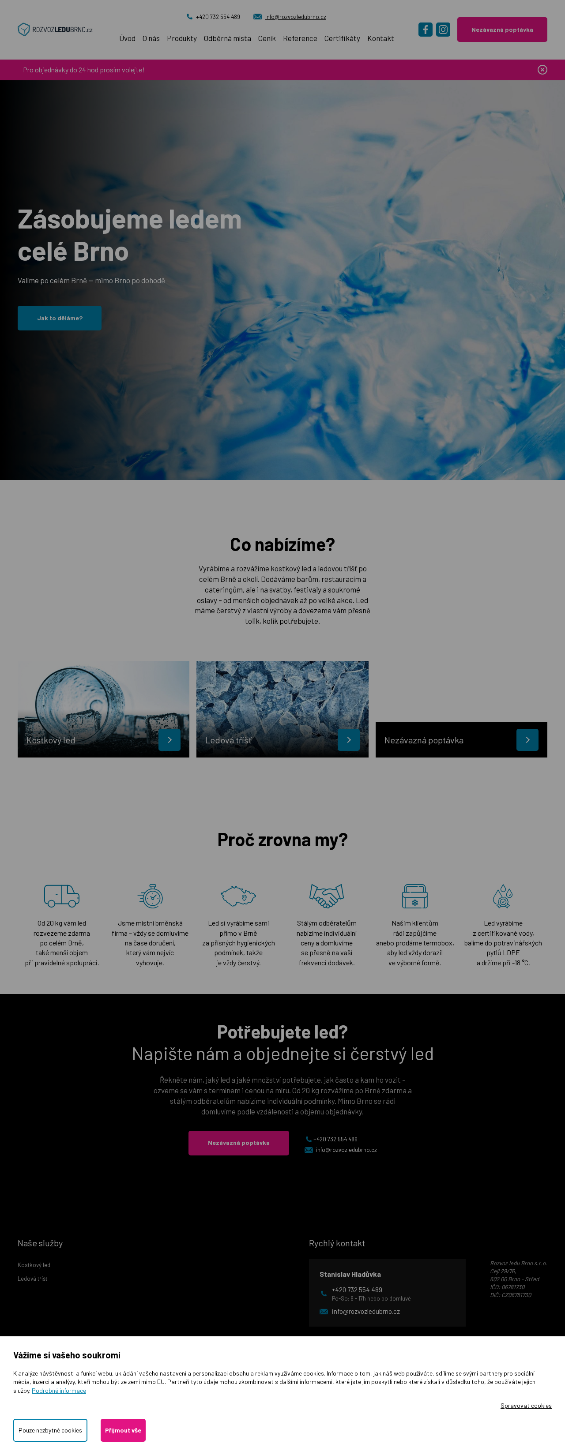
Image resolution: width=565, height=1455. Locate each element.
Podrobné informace (59, 1390)
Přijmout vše (123, 1430)
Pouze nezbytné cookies (50, 1430)
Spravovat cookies (526, 1405)
